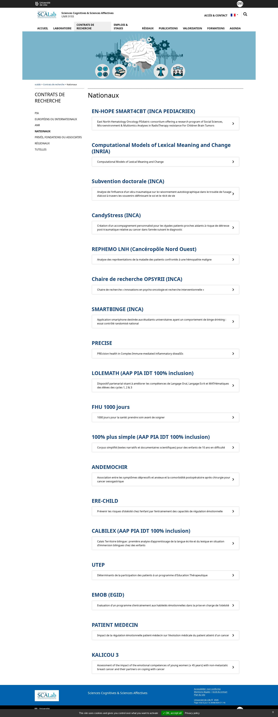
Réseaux (148, 28)
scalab (38, 84)
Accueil (42, 28)
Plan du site (199, 694)
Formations (216, 28)
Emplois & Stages (121, 26)
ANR (37, 125)
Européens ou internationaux (56, 119)
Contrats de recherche (85, 26)
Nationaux (43, 131)
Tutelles (40, 149)
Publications (168, 28)
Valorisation (192, 28)
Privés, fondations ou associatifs (58, 137)
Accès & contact (215, 15)
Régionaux (42, 143)
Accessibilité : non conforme (207, 689)
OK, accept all (173, 713)
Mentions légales (202, 691)
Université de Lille (202, 699)
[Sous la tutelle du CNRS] (240, 3)
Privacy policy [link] (192, 713)
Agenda (235, 28)
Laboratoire (62, 28)
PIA (37, 113)
